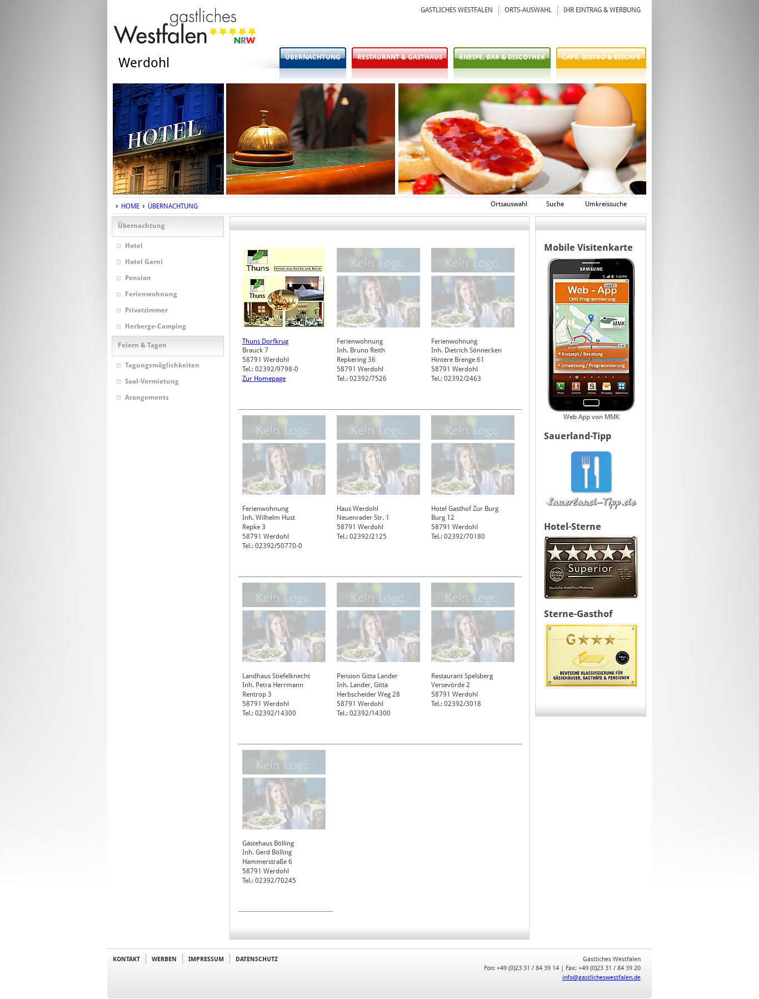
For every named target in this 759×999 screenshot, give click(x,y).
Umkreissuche (606, 204)
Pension (138, 278)
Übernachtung (141, 226)
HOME (130, 206)
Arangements (147, 397)
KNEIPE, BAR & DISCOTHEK (502, 57)
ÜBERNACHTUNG (313, 57)
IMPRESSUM (206, 959)
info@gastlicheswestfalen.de (601, 977)
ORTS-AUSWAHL (528, 10)
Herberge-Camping (155, 326)
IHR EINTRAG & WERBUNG (602, 10)
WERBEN (164, 959)
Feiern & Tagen (142, 345)
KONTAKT (126, 959)
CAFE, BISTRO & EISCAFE (601, 57)
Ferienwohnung (151, 294)
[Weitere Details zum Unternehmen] (284, 270)
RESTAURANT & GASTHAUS (399, 57)
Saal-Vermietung (152, 381)
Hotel (134, 246)
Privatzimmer (146, 310)
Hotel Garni (144, 262)
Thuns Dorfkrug (265, 341)
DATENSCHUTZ (257, 959)
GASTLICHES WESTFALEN (457, 10)
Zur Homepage (264, 378)
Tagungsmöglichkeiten (162, 365)
